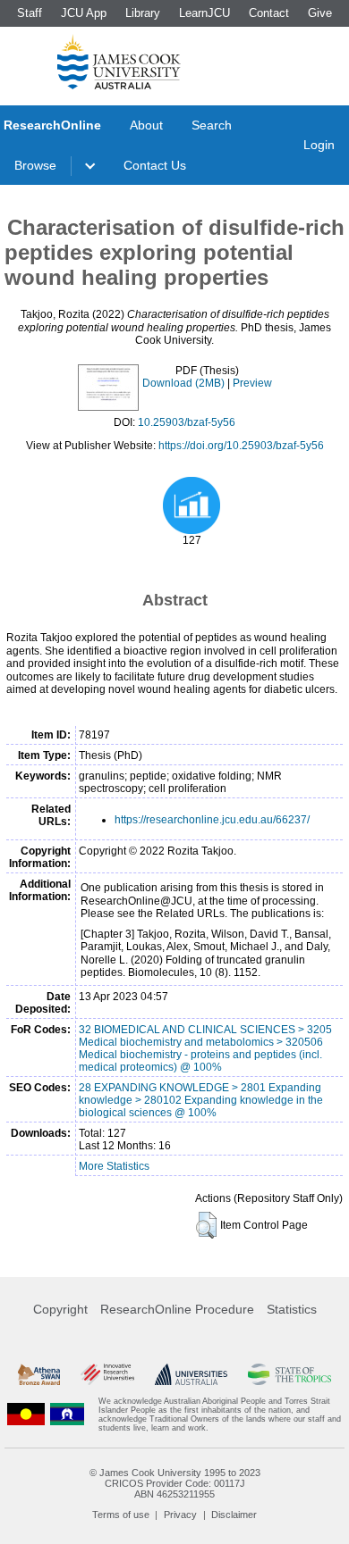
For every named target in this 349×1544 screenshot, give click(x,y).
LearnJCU (204, 13)
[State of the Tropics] (289, 1374)
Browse (35, 165)
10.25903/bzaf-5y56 (186, 422)
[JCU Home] (119, 61)
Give (320, 13)
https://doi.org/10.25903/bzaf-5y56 (241, 445)
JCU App (83, 13)
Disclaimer (234, 1514)
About (146, 125)
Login (319, 145)
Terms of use (120, 1514)
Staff (29, 13)
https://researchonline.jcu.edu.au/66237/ (212, 820)
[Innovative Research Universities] (107, 1374)
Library (142, 13)
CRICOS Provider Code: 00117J (175, 1483)
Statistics (292, 1309)
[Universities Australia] (191, 1374)
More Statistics (114, 1166)
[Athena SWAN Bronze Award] (39, 1374)
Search (212, 125)
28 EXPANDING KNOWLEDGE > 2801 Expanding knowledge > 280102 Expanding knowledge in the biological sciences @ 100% (201, 1100)
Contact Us (154, 165)
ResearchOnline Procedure (177, 1309)
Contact (269, 13)
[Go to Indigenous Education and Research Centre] (25, 1414)
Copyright (60, 1309)
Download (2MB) (183, 383)
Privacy (180, 1514)
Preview (252, 383)
